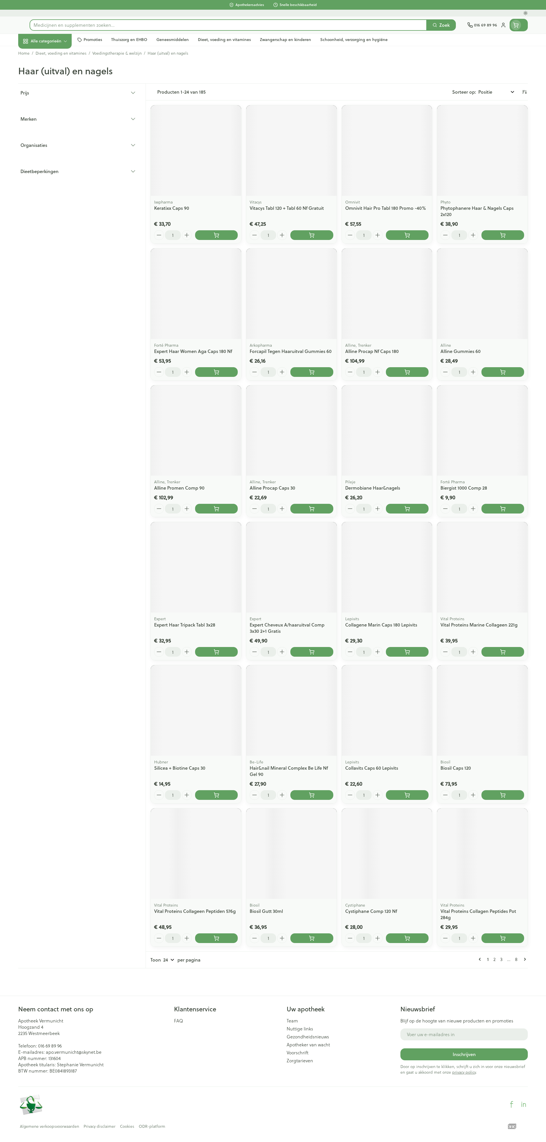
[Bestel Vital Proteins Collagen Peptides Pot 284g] (502, 938)
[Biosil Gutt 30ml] (291, 853)
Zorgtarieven (300, 1060)
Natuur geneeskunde (54, 146)
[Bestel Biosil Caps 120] (502, 795)
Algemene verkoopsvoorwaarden (49, 1126)
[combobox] (228, 25)
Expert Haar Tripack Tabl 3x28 (184, 624)
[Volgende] (524, 959)
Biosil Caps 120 (455, 768)
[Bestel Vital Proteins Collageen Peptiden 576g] (216, 938)
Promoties (33, 54)
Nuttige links (300, 1029)
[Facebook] (511, 1104)
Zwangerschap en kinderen (54, 113)
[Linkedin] (523, 1104)
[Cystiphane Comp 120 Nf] (387, 853)
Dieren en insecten (54, 177)
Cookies (127, 1126)
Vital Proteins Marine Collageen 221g (479, 624)
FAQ (178, 1021)
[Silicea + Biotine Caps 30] (196, 710)
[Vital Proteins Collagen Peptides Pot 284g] (482, 853)
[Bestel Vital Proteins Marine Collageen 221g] (502, 652)
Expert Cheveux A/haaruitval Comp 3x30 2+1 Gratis (287, 627)
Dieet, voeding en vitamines (54, 92)
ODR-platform (152, 1126)
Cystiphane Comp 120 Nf (371, 911)
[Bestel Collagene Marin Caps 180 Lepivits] (407, 652)
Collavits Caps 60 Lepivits (371, 768)
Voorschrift (298, 1052)
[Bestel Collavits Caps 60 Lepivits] (407, 795)
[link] (481, 959)
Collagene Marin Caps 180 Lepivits (381, 624)
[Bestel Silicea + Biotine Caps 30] (216, 795)
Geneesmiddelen (54, 193)
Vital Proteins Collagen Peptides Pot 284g (478, 914)
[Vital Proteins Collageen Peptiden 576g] (196, 853)
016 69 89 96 (50, 1045)
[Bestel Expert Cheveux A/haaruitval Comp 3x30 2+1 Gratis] (311, 652)
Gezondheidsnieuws (308, 1037)
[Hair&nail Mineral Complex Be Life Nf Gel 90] (291, 710)
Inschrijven (464, 1054)
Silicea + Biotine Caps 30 (179, 768)
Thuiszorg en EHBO (54, 162)
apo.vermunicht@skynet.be (74, 1052)
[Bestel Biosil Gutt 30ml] (311, 938)
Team (292, 1021)
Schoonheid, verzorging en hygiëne (54, 72)
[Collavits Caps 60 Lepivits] (387, 710)
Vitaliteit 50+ (54, 130)
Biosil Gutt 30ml (266, 911)
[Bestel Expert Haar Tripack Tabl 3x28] (216, 652)
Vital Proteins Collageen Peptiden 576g (195, 911)
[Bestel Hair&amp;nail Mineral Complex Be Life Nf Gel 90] (311, 795)
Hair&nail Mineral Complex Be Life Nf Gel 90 (289, 771)
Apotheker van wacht (308, 1045)
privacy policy (464, 1072)
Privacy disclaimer (99, 1126)
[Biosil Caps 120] (482, 710)
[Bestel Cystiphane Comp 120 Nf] (407, 938)
